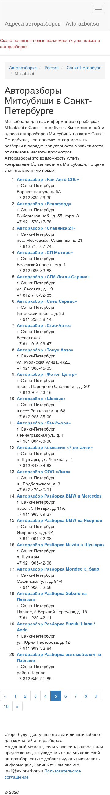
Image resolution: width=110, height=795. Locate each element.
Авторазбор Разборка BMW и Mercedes (59, 496)
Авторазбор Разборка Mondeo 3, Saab (58, 569)
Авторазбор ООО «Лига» (44, 471)
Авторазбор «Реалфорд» (44, 203)
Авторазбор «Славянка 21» (46, 228)
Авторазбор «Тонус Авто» (45, 349)
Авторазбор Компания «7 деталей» (55, 447)
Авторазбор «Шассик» (41, 398)
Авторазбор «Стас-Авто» (44, 325)
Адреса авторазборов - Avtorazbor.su (52, 23)
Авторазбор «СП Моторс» (45, 252)
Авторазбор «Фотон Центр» (47, 374)
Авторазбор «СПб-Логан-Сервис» (53, 276)
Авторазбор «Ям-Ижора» (44, 423)
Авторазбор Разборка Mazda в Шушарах (61, 544)
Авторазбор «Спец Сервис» (47, 301)
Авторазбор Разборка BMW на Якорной (59, 520)
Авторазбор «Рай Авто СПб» (48, 179)
